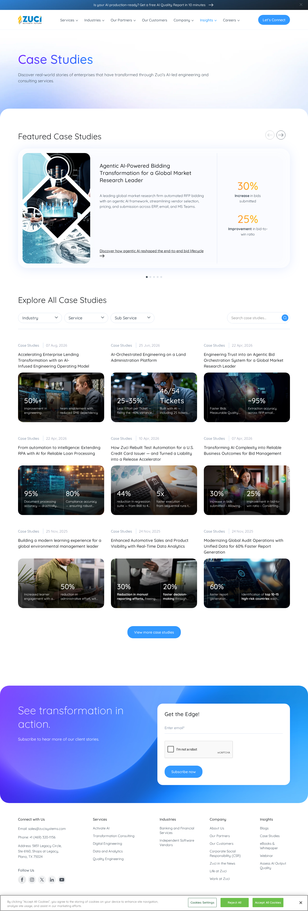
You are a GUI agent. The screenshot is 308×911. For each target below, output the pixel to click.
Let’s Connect (274, 20)
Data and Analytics (108, 851)
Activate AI (101, 828)
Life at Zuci (218, 871)
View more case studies (154, 632)
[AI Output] (209, 5)
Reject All (234, 902)
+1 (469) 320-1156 (42, 837)
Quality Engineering (108, 859)
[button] (280, 135)
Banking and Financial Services (177, 830)
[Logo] (29, 20)
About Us (217, 828)
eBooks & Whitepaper (269, 845)
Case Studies (270, 836)
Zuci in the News (222, 863)
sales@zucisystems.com (47, 828)
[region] (154, 903)
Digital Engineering (107, 843)
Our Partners (220, 836)
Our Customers (221, 843)
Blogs (264, 828)
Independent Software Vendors (177, 842)
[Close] (301, 903)
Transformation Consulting (113, 836)
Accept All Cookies (268, 902)
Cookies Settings (202, 902)
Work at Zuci (220, 879)
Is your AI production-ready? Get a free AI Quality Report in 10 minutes (149, 5)
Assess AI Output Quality (273, 865)
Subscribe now (183, 771)
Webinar (266, 856)
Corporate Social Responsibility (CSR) (225, 853)
